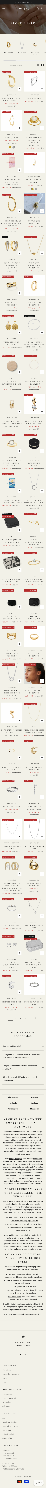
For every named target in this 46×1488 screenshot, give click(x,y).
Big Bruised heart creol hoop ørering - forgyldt (11, 223)
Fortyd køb (6, 1430)
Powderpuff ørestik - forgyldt (11, 731)
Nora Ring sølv (34, 98)
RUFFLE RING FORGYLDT (34, 222)
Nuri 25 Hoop (11, 138)
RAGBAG (34, 378)
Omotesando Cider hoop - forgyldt (34, 422)
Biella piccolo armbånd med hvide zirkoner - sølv (34, 344)
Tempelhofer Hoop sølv (11, 1003)
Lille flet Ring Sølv (11, 807)
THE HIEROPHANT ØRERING (34, 181)
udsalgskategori (15, 1159)
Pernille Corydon (34, 650)
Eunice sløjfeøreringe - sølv (12, 964)
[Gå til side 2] (36, 1018)
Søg (3, 1418)
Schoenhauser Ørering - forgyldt (12, 422)
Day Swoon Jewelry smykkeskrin (12, 580)
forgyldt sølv (27, 1161)
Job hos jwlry (7, 1406)
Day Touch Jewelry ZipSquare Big (11, 541)
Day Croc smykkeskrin (34, 617)
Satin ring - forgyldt (12, 654)
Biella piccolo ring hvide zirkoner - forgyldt (12, 463)
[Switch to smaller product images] (42, 65)
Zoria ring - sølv (12, 925)
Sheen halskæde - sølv (12, 847)
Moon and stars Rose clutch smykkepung (12, 182)
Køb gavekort (7, 1394)
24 (31, 1018)
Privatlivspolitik (8, 1434)
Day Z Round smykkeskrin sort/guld (34, 463)
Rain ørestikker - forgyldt (34, 691)
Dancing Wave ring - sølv (34, 1003)
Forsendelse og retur (10, 1426)
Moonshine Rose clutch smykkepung (12, 501)
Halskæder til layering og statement (24, 1221)
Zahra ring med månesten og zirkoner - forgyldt (34, 141)
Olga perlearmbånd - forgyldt (34, 383)
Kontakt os (6, 1370)
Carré (34, 576)
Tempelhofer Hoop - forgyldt (34, 768)
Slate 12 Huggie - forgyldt (34, 304)
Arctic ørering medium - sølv (34, 808)
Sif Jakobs (12, 260)
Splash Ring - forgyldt (12, 304)
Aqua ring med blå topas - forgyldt (34, 580)
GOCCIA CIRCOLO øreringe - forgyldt (12, 265)
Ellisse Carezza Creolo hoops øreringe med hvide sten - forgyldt (12, 886)
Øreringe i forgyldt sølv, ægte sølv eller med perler (24, 1217)
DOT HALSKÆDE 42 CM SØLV (34, 847)
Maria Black (34, 95)
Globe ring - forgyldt (34, 654)
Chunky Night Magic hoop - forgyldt (12, 99)
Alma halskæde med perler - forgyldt (34, 731)
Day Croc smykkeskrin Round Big (12, 384)
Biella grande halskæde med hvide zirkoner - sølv (34, 502)
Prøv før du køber (14, 1296)
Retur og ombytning (10, 1398)
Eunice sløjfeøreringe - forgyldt (34, 542)
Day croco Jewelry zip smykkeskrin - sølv (34, 964)
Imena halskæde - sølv (34, 926)
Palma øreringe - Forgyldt (12, 343)
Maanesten (34, 134)
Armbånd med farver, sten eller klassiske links (24, 1224)
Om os (4, 1378)
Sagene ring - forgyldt (34, 884)
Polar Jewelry (34, 176)
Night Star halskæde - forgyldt (34, 265)
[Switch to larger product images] (38, 65)
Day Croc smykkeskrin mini (12, 617)
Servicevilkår (7, 1438)
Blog (4, 1382)
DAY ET (11, 378)
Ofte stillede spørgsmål (11, 1374)
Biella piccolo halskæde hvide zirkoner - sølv (12, 692)
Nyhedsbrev (7, 1402)
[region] (23, 1342)
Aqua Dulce (34, 217)
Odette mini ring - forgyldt (11, 768)
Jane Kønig (11, 95)
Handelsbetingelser (9, 1422)
